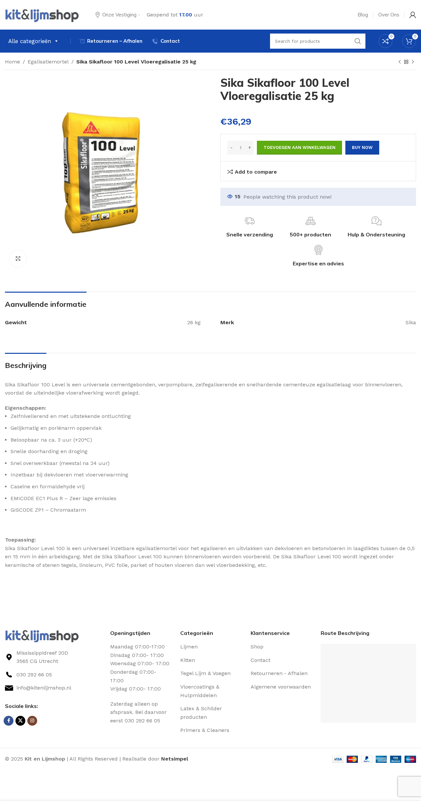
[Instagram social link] (32, 721)
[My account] (412, 14)
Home (12, 62)
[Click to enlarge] (18, 258)
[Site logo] (42, 14)
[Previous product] (399, 62)
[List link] (52, 674)
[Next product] (412, 62)
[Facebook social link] (8, 721)
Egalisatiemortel (48, 62)
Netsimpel (174, 759)
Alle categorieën (29, 41)
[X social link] (20, 721)
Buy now (362, 147)
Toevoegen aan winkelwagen (299, 147)
